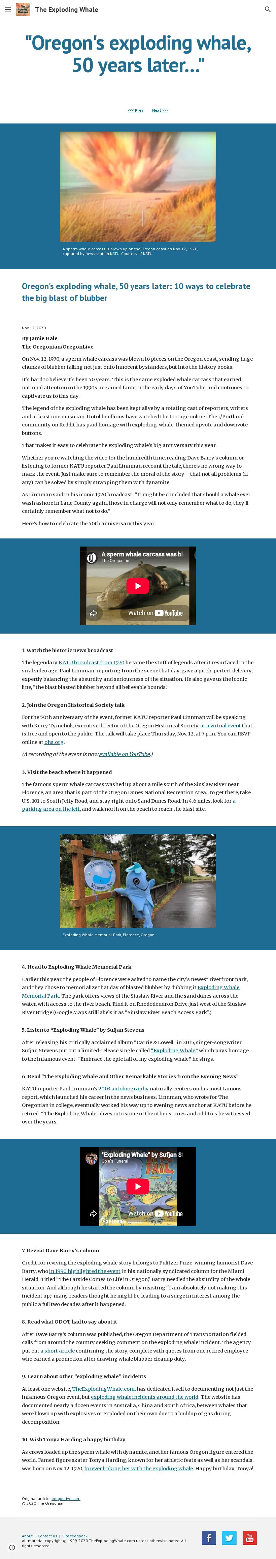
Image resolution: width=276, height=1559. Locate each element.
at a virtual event (220, 726)
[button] (8, 9)
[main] (138, 53)
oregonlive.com (65, 1498)
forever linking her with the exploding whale (138, 1469)
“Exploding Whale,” (174, 1051)
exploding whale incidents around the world (144, 1397)
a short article (57, 1351)
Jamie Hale (44, 338)
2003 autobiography (123, 1089)
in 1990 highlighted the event (84, 1271)
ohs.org (54, 742)
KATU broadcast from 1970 (92, 663)
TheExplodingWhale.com (103, 1389)
